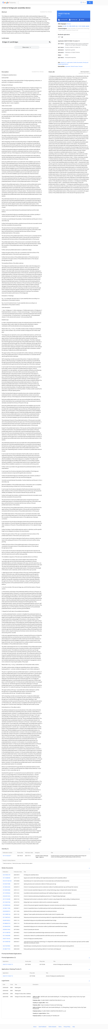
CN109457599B (6, 884)
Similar (82, 19)
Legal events (70, 62)
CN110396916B (6, 941)
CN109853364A (6, 905)
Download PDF (64, 19)
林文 (77, 26)
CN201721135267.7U (8, 964)
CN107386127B (6, 874)
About (34, 1026)
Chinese (69, 23)
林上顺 (64, 26)
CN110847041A (6, 917)
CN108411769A (6, 908)
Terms (59, 1026)
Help (73, 1026)
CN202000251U (6, 911)
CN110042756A (6, 902)
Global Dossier (74, 66)
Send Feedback (42, 1026)
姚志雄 (87, 26)
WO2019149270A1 (7, 881)
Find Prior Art (74, 19)
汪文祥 (80, 26)
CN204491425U (6, 896)
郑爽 (70, 26)
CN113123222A (7, 855)
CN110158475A (6, 932)
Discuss (80, 66)
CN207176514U (6, 938)
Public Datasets (52, 1026)
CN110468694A (6, 877)
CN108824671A (6, 923)
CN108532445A (6, 887)
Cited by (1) (63, 62)
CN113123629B (6, 899)
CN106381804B (6, 890)
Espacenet (67, 66)
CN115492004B (6, 935)
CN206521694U (6, 929)
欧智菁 (73, 26)
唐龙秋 (83, 26)
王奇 (67, 26)
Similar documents (77, 62)
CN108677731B (6, 949)
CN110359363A (6, 893)
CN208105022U (6, 920)
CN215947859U (6, 946)
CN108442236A (6, 926)
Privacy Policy (67, 1026)
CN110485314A (6, 914)
